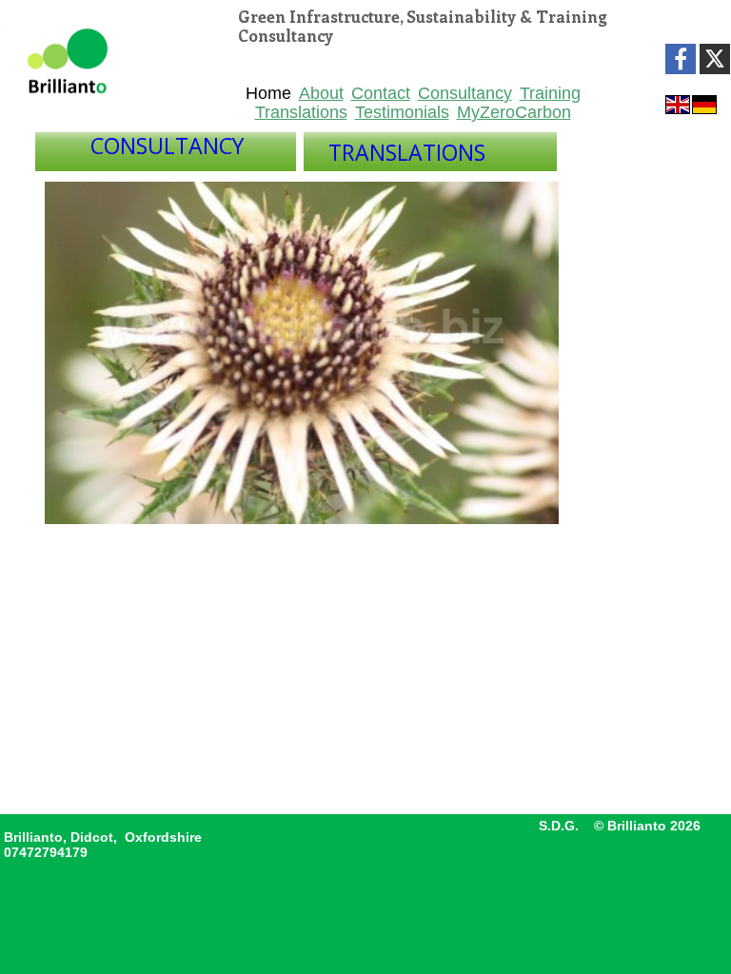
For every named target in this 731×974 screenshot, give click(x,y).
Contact (380, 93)
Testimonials (402, 112)
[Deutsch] (704, 102)
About (321, 93)
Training (550, 93)
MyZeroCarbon (514, 112)
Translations (301, 112)
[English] (677, 102)
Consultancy (465, 93)
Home (268, 93)
